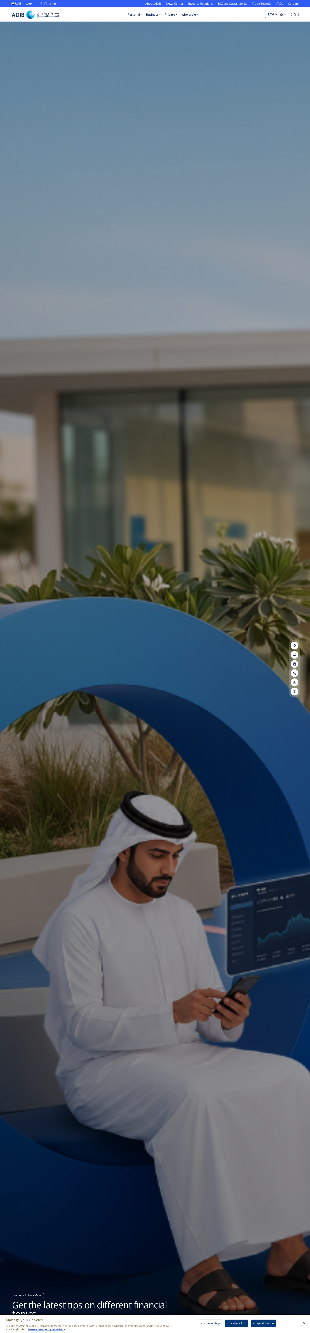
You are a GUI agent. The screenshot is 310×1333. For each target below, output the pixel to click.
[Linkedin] (54, 4)
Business (152, 15)
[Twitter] (50, 4)
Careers (293, 4)
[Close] (304, 1323)
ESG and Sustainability (232, 4)
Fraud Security (261, 4)
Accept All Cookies (263, 1323)
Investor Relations (200, 4)
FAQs (279, 4)
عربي (29, 3)
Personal (134, 15)
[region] (155, 1323)
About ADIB (153, 4)
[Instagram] (45, 4)
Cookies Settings (210, 1323)
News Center (174, 4)
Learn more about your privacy (46, 1329)
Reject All (236, 1323)
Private (170, 15)
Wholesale (189, 15)
